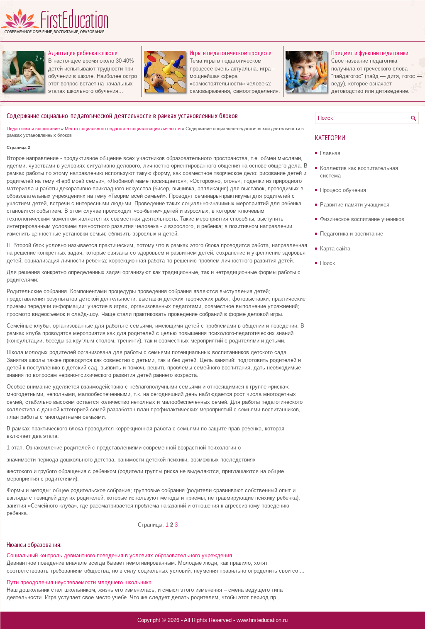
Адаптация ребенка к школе (82, 53)
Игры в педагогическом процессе (230, 53)
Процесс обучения (343, 190)
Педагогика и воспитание (33, 128)
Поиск (327, 263)
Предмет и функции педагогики (369, 53)
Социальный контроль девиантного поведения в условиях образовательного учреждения (119, 555)
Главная (330, 153)
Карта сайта (335, 248)
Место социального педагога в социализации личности (123, 128)
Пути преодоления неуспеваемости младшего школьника (79, 582)
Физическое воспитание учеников (362, 219)
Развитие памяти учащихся (354, 205)
